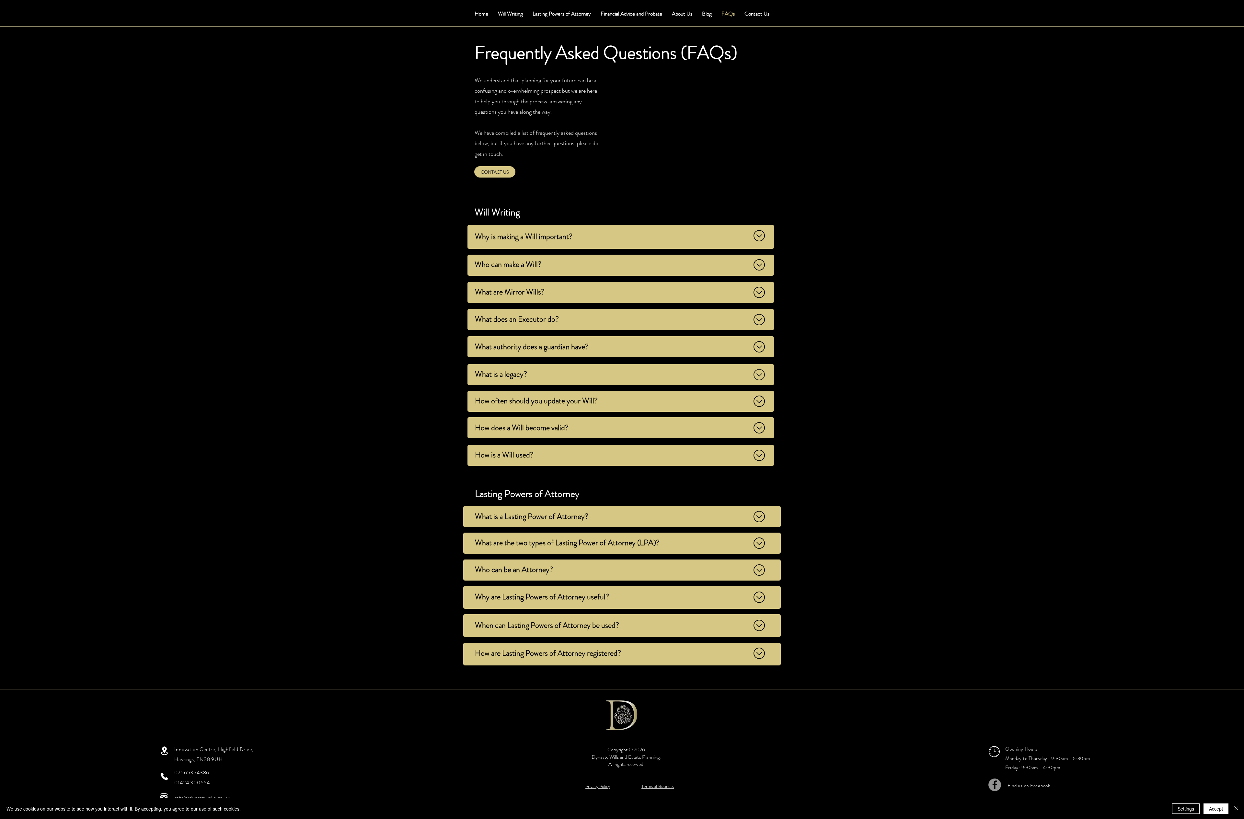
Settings (1186, 808)
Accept (1216, 808)
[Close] (1236, 808)
